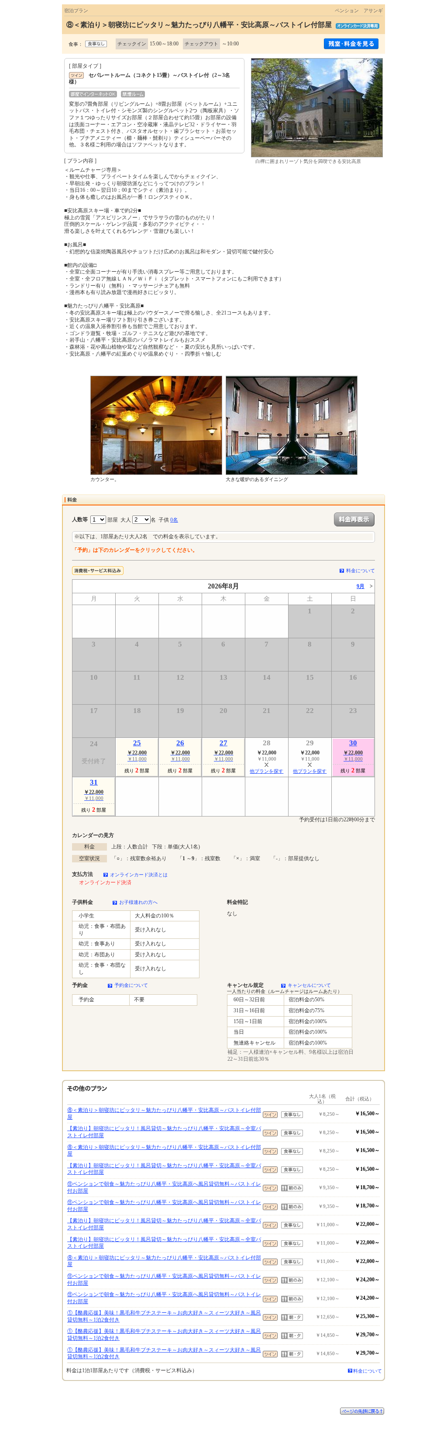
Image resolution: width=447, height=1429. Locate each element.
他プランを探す (266, 771)
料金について (360, 570)
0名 (174, 520)
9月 (360, 586)
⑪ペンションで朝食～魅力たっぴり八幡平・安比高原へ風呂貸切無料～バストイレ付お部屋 (164, 1187)
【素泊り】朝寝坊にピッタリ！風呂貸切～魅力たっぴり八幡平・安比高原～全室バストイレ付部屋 (164, 1131)
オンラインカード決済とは (139, 874)
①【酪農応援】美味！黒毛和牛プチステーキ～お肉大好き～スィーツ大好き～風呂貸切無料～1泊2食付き (164, 1316)
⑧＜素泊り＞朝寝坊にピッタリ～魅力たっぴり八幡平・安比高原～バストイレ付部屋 (164, 1113)
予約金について (131, 985)
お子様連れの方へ (138, 902)
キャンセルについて (309, 985)
